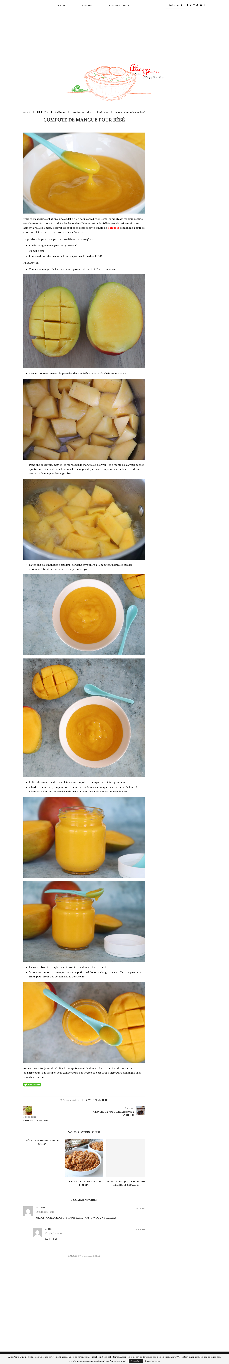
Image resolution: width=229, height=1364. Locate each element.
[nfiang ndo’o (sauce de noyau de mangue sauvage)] (125, 1158)
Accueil (62, 5)
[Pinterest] (197, 5)
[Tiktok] (204, 5)
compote (113, 227)
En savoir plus (152, 1361)
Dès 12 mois (102, 112)
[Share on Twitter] (96, 1100)
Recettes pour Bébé (81, 112)
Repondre (140, 1208)
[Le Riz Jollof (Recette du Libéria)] (84, 1158)
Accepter (136, 1360)
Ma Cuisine (60, 112)
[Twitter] (191, 5)
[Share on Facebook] (93, 1100)
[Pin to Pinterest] (99, 1100)
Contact (127, 5)
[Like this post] (89, 1100)
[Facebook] (187, 5)
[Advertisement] (114, 34)
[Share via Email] (106, 1100)
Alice (48, 1229)
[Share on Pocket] (103, 1100)
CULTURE (113, 5)
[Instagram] (194, 5)
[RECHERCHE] (181, 5)
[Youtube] (201, 5)
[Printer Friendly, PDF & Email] (32, 1084)
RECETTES (87, 5)
